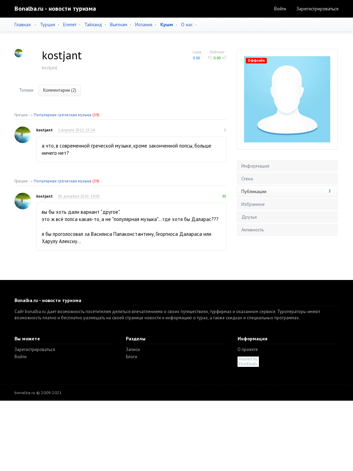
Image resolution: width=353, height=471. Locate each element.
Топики (26, 90)
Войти (280, 9)
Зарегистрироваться (317, 9)
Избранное (253, 204)
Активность (252, 230)
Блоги (131, 357)
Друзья (249, 217)
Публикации (286, 191)
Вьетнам (118, 24)
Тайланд (93, 24)
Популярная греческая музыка (62, 114)
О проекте (248, 349)
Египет (70, 24)
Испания (143, 24)
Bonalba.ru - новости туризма (55, 8)
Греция (21, 114)
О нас (187, 24)
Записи (133, 349)
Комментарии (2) (59, 90)
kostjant (44, 129)
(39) (95, 114)
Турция (47, 24)
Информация (255, 166)
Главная (22, 24)
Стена (247, 179)
